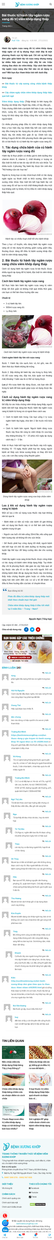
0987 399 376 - (11, 1177)
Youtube (34, 1192)
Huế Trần (16, 40)
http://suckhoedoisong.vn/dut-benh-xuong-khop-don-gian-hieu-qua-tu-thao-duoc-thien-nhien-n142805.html (30, 984)
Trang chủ (6, 26)
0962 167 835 (25, 1177)
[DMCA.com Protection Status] (38, 1204)
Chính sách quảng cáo (11, 1198)
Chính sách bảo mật (10, 1202)
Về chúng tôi (7, 1188)
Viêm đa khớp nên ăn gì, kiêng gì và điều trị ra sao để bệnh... (39, 1065)
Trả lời (48, 673)
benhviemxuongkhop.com (27, 1223)
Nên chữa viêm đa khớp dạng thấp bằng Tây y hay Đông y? (12, 1065)
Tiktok (34, 1197)
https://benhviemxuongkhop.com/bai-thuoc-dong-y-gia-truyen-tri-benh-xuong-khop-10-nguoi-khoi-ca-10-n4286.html (31, 738)
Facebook (35, 1188)
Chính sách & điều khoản (12, 1207)
